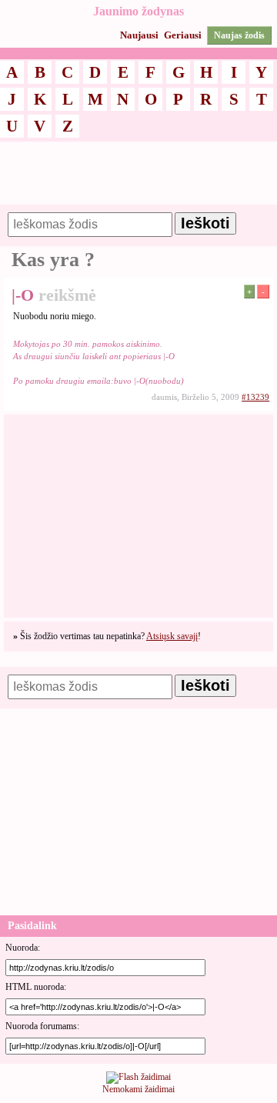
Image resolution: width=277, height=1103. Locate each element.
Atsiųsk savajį (172, 636)
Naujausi (139, 35)
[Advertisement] (138, 180)
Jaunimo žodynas (138, 11)
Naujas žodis (239, 35)
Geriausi (183, 35)
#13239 (255, 397)
